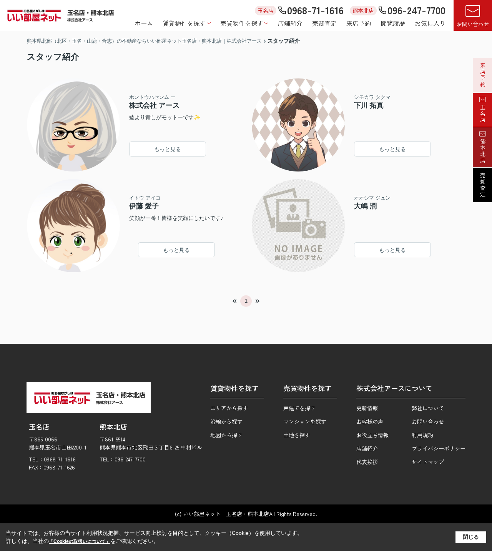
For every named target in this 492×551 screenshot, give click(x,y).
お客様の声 (369, 421)
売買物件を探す (241, 23)
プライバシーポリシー (438, 448)
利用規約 (422, 435)
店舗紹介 (290, 23)
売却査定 (324, 23)
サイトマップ (428, 462)
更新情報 (367, 408)
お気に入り (430, 23)
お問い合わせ (473, 24)
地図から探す (226, 435)
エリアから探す (229, 408)
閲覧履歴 (393, 23)
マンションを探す (304, 421)
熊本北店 (483, 151)
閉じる (471, 537)
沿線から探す (226, 421)
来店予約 (358, 23)
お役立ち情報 (372, 435)
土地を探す (296, 435)
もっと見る (167, 149)
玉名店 (483, 113)
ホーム (144, 23)
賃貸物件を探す (184, 23)
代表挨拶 (367, 462)
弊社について (428, 408)
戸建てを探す (299, 408)
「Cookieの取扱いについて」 (79, 541)
